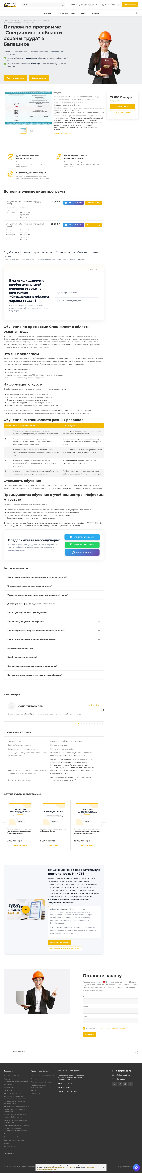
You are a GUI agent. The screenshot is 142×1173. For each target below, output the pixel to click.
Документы (8, 1084)
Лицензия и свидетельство (14, 1140)
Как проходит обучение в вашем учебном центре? (31, 639)
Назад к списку (18, 1052)
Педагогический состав (12, 1093)
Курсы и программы (40, 1071)
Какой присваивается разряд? (22, 657)
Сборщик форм (47, 831)
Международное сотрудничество (16, 1125)
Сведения (8, 1071)
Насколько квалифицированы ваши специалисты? (32, 666)
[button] (103, 710)
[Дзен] (130, 1084)
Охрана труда (36, 1093)
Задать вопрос (39, 78)
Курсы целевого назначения (41, 1079)
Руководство (8, 1090)
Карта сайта (9, 1153)
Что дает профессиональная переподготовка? (29, 586)
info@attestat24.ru (123, 1075)
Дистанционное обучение (13, 1137)
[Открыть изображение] (23, 130)
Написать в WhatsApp (84, 545)
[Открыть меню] (5, 13)
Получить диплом (15, 78)
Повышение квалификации (41, 1082)
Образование (9, 1087)
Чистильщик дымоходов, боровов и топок (19, 832)
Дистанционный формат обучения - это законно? (31, 604)
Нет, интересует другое (71, 301)
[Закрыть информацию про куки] (103, 1167)
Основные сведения (11, 1076)
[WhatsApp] (125, 1084)
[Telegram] (120, 1084)
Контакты (96, 13)
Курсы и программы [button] (66, 13)
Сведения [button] (47, 13)
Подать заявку (130, 5)
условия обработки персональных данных (61, 1167)
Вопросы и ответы (10, 1146)
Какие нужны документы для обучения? (27, 613)
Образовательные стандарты (15, 1134)
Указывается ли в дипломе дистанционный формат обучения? (37, 595)
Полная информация (63, 133)
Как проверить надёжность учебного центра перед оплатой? (37, 577)
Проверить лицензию (59, 942)
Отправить (89, 1034)
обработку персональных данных (111, 1028)
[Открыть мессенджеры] (136, 1167)
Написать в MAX (75, 203)
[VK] (114, 1084)
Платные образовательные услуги (16, 1106)
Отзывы (6, 1143)
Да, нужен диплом (69, 292)
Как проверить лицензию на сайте (64, 949)
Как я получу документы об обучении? (26, 622)
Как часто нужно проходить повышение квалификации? (34, 675)
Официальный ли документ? (21, 648)
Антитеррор (35, 1090)
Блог (83, 13)
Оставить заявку (123, 106)
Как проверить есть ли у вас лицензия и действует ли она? (36, 630)
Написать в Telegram (84, 537)
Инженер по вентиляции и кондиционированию (87, 832)
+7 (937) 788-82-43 (89, 5)
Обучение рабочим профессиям (43, 1076)
